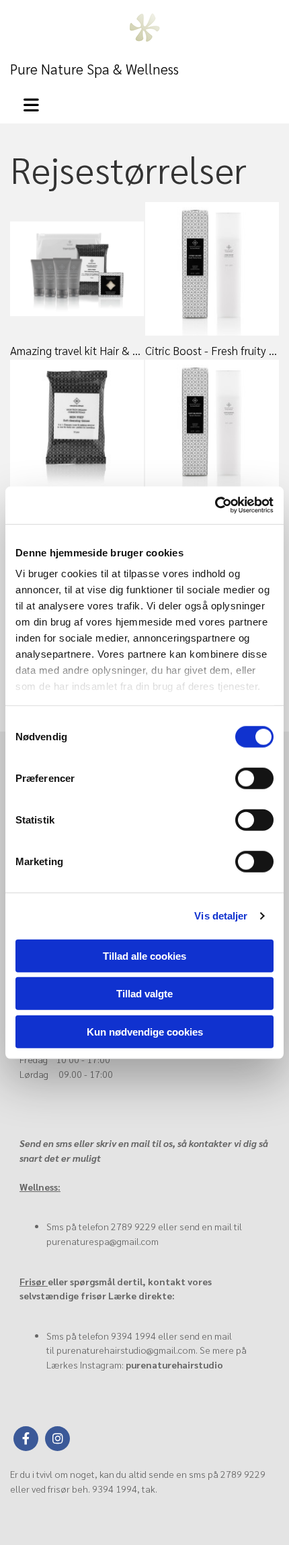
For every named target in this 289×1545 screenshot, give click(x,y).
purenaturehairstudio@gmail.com (126, 1350)
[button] (40, 103)
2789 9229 (133, 1226)
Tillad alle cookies (144, 955)
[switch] (254, 778)
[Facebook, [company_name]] (26, 1438)
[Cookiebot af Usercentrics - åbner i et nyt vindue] (215, 505)
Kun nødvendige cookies (145, 1031)
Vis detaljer (220, 915)
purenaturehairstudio (174, 1364)
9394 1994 (133, 1336)
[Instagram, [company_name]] (57, 1438)
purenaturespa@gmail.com (102, 1241)
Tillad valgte (144, 993)
